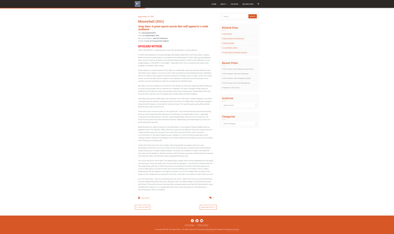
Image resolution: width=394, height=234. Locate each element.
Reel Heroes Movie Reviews (233, 38)
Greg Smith (144, 198)
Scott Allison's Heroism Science (235, 52)
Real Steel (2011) (207, 207)
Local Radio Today (230, 48)
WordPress (210, 229)
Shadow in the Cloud (231, 88)
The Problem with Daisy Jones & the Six (238, 69)
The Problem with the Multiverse (235, 74)
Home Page (189, 225)
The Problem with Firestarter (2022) (237, 78)
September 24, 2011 (146, 16)
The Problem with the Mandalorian (236, 83)
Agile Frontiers (228, 43)
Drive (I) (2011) (143, 207)
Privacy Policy (203, 225)
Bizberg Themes (232, 229)
